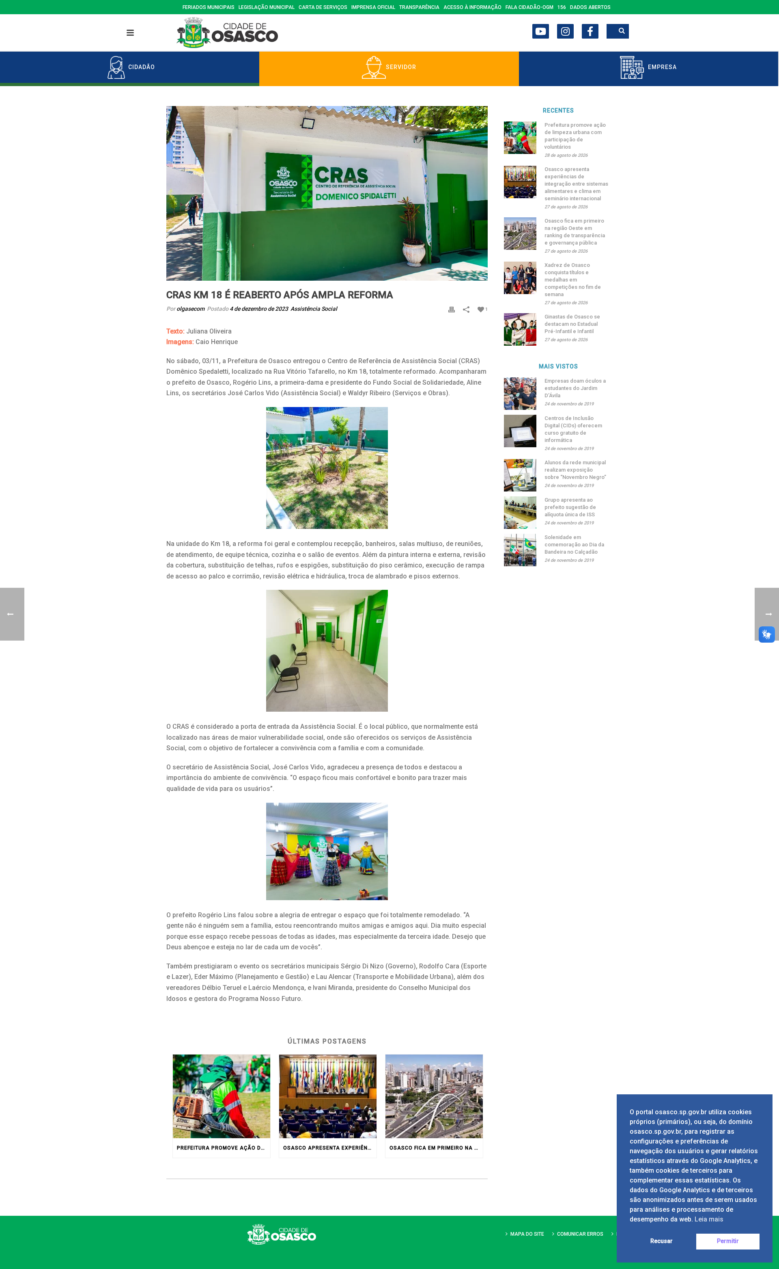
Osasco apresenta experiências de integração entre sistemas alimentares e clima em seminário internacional (330, 1148)
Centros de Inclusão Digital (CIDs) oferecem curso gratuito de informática (573, 429)
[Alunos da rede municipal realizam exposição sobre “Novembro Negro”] (520, 475)
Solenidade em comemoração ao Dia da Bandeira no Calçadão (574, 544)
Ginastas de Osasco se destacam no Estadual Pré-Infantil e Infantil (572, 324)
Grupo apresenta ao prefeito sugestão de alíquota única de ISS (570, 507)
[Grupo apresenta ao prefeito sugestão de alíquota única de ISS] (520, 512)
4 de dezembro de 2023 (259, 308)
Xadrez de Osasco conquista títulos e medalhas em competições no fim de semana (572, 279)
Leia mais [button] (709, 1219)
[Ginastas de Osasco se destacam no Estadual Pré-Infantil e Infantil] (520, 329)
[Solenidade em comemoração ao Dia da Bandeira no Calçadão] (520, 550)
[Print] (451, 309)
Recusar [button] (661, 1241)
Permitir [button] (728, 1241)
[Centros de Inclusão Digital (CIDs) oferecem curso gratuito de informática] (520, 431)
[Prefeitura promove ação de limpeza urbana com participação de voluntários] (221, 1096)
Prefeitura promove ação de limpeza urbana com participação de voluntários (223, 1148)
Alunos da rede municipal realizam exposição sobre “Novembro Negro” (575, 469)
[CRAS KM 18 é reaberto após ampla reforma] (327, 193)
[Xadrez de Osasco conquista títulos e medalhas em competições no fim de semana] (520, 278)
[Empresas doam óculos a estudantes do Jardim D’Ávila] (520, 393)
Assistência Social (314, 308)
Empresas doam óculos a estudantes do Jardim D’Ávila (575, 388)
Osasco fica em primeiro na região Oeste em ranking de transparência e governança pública (436, 1148)
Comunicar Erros (580, 1234)
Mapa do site (527, 1234)
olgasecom (190, 308)
